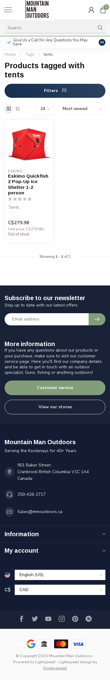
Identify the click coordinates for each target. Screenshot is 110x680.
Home (10, 54)
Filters (51, 91)
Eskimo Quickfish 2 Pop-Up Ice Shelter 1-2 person (28, 184)
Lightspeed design (75, 661)
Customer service (55, 388)
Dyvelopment (55, 668)
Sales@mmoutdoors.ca (39, 512)
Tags (30, 54)
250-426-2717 (31, 494)
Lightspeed (45, 661)
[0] (103, 10)
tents (48, 54)
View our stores (55, 407)
